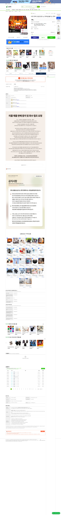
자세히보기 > (18, 106)
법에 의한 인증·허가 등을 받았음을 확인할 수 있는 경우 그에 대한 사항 (9, 296)
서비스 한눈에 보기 (43, 6)
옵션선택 (32, 32)
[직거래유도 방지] (25, 79)
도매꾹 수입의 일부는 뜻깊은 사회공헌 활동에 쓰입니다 (43, 39)
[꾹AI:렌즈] (36, 7)
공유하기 (59, 38)
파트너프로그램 (11, 37)
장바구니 (43, 37)
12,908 (54, 13)
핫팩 (19, 11)
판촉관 (32, 9)
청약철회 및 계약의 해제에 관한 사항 (9, 309)
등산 (12, 11)
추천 (39, 9)
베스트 (24, 9)
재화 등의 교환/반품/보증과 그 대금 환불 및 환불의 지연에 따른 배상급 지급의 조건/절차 (9, 312)
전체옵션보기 (52, 32)
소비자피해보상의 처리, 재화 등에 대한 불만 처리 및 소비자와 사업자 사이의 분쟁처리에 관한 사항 (9, 315)
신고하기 (43, 431)
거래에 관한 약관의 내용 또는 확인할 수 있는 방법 (9, 318)
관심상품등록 (26, 37)
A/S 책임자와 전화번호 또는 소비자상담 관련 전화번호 (9, 301)
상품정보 (10, 73)
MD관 (26, 9)
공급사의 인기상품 (9, 48)
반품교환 (41, 73)
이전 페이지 (58, 35)
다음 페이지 (59, 35)
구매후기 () (20, 73)
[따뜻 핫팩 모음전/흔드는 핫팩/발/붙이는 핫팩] (17, 24)
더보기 (43, 48)
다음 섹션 (60, 23)
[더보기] (59, 23)
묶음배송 (20, 9)
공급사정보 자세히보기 (51, 50)
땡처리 (28, 9)
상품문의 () (31, 73)
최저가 (22, 9)
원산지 (6, 95)
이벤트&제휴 (35, 9)
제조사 (6, 97)
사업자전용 (17, 9)
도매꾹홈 (7, 11)
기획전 (30, 9)
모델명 (26, 95)
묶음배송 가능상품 (17, 48)
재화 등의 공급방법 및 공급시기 (9, 307)
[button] (44, 330)
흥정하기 (35, 37)
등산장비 (16, 11)
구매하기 (51, 37)
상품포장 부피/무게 (28, 97)
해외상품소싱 (13, 9)
